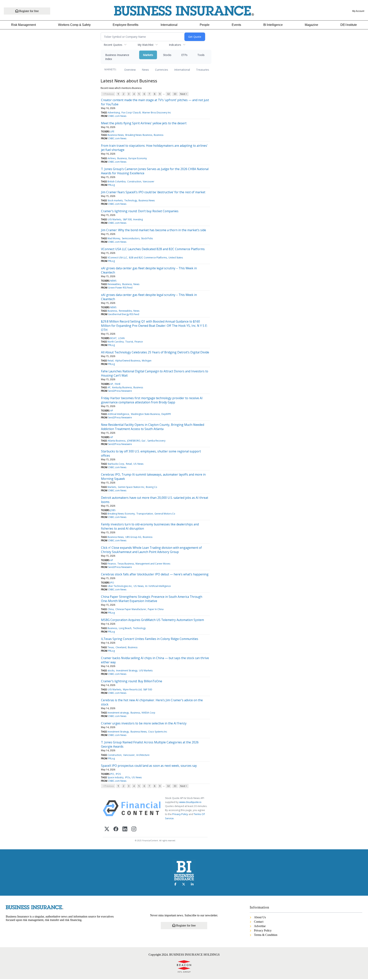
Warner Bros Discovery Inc (156, 112)
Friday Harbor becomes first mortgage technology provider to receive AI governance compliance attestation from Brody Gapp (152, 400)
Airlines (112, 158)
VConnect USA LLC (117, 257)
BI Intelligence (273, 24)
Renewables (114, 284)
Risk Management (23, 24)
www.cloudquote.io (190, 802)
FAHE (117, 384)
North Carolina (116, 341)
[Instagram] (134, 829)
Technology (130, 200)
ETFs (184, 55)
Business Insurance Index (117, 57)
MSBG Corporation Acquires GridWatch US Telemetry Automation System (152, 620)
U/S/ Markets (114, 219)
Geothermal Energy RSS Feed (123, 314)
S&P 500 (127, 219)
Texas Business (125, 563)
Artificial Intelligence (118, 414)
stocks (111, 670)
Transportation (144, 513)
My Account (358, 11)
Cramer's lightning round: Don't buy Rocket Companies (139, 211)
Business (158, 135)
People (204, 24)
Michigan (146, 360)
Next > (183, 94)
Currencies (161, 69)
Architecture (143, 755)
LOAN (121, 338)
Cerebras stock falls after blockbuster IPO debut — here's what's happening (155, 574)
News (145, 69)
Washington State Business (145, 414)
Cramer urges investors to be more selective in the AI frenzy (143, 723)
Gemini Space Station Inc (131, 487)
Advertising (114, 112)
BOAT (113, 338)
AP (111, 384)
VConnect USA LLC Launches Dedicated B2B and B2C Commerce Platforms (153, 249)
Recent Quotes (113, 45)
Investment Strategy (126, 670)
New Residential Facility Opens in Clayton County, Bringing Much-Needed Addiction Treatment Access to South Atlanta (152, 427)
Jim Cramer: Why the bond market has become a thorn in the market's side (153, 230)
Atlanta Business (116, 440)
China (111, 609)
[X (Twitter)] (107, 829)
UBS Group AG (133, 537)
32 (168, 94)
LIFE (112, 131)
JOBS (112, 510)
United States (175, 257)
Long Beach (125, 628)
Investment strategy (118, 712)
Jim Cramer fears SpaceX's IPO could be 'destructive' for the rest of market (153, 192)
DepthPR (166, 414)
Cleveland (121, 647)
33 (175, 94)
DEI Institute (348, 24)
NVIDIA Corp (148, 712)
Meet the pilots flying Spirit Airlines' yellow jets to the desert (143, 123)
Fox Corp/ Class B (131, 112)
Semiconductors (131, 238)
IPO (112, 582)
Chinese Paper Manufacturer (130, 609)
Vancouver (148, 181)
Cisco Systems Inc (157, 731)
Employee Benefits (125, 24)
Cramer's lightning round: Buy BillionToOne (131, 681)
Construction (134, 181)
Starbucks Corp (116, 463)
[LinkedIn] (125, 829)
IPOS (118, 774)
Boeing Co (151, 487)
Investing (138, 219)
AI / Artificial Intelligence (158, 586)
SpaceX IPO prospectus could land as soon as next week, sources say (149, 766)
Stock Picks (147, 238)
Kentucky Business (122, 387)
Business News (116, 135)
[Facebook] (116, 829)
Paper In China (155, 609)
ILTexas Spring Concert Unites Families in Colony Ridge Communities (149, 639)
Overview (130, 69)
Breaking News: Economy (121, 513)
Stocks (167, 55)
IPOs (127, 777)
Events (236, 24)
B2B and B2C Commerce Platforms (148, 257)
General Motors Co (164, 513)
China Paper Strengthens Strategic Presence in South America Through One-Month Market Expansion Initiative (151, 599)
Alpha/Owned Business (127, 360)
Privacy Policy (180, 814)
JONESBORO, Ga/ (136, 440)
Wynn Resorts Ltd (132, 689)
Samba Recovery (156, 440)
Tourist (129, 341)
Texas (111, 647)
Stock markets (115, 200)
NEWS (113, 280)
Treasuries (202, 69)
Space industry (115, 777)
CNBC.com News (117, 116)
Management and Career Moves (153, 563)
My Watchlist (146, 45)
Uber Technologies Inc (120, 586)
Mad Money (114, 238)
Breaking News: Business (138, 135)
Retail (110, 360)
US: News (138, 463)
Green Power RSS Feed (120, 287)
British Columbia (117, 181)
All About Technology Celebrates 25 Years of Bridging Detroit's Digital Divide (155, 352)
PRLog (111, 185)
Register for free (28, 11)
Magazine (311, 24)
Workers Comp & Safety (74, 24)
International (169, 24)
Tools (201, 55)
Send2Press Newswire (120, 390)
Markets (148, 55)
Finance (139, 341)
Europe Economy (137, 158)
